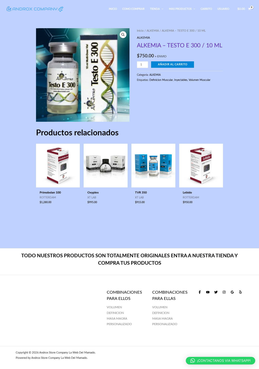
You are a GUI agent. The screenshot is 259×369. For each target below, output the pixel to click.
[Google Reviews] (232, 292)
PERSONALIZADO (164, 324)
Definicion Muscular (161, 80)
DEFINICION (160, 312)
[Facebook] (199, 292)
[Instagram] (224, 292)
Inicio (140, 30)
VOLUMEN (159, 307)
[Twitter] (216, 292)
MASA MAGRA (162, 318)
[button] (161, 9)
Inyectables (180, 80)
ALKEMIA (153, 30)
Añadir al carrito (172, 64)
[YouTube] (208, 292)
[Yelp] (240, 292)
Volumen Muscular (199, 80)
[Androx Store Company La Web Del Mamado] (35, 8)
